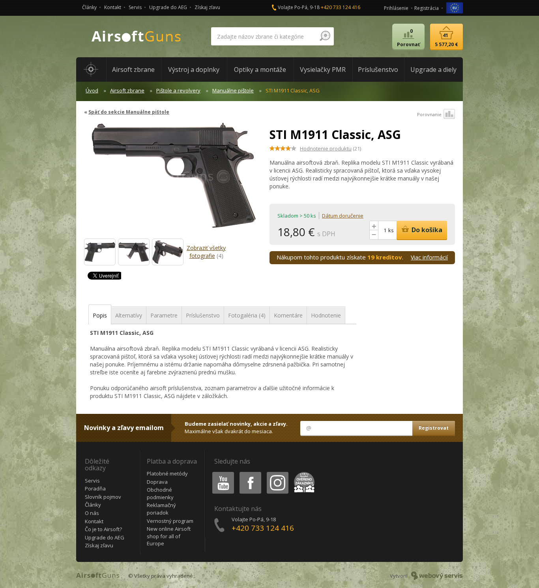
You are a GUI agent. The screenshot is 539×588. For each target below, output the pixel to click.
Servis (135, 7)
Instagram (277, 473)
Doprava (157, 481)
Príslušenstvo (203, 315)
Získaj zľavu (207, 7)
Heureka (303, 473)
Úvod (92, 90)
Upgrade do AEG (168, 7)
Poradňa (95, 488)
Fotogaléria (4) (247, 315)
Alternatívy (128, 315)
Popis (100, 315)
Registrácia (426, 8)
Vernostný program (170, 520)
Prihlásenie (396, 8)
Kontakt (112, 7)
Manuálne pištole (233, 90)
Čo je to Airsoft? (103, 529)
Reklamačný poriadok (161, 509)
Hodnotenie (326, 315)
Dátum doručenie (342, 215)
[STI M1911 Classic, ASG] (174, 179)
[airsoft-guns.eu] (454, 7)
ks (391, 230)
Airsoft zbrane (127, 90)
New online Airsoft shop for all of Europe (169, 536)
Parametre (164, 315)
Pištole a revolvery (178, 90)
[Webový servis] (437, 575)
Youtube (221, 473)
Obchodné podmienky (160, 493)
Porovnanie (429, 114)
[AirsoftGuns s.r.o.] (136, 36)
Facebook (250, 473)
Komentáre (288, 315)
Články (89, 7)
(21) (330, 148)
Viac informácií (429, 257)
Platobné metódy (167, 473)
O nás (92, 513)
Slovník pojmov (103, 496)
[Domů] (91, 69)
